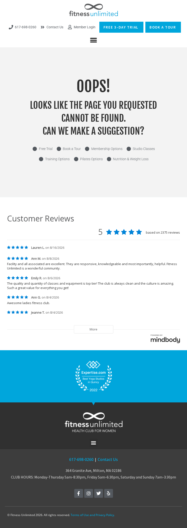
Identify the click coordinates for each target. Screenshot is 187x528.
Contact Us (108, 459)
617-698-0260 (81, 459)
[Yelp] (108, 493)
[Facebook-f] (78, 493)
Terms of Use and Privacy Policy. (93, 515)
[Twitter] (98, 493)
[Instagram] (88, 493)
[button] (93, 40)
